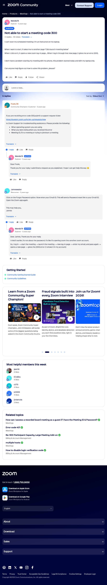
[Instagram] (26, 567)
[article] (54, 127)
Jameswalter (16, 189)
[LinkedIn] (9, 567)
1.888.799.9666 (21, 482)
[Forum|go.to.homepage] (23, 5)
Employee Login (90, 574)
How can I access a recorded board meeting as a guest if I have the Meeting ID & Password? (51, 420)
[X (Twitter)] (15, 567)
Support (8, 551)
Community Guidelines (16, 278)
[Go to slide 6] (61, 352)
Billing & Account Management (18, 438)
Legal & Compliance (59, 574)
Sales (7, 541)
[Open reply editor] (53, 88)
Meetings (24, 14)
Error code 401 (13, 427)
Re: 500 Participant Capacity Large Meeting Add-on (32, 435)
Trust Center (22, 574)
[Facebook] (32, 567)
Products (13, 14)
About (7, 521)
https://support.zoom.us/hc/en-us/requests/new (26, 119)
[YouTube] (21, 567)
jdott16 (16, 369)
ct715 (16, 384)
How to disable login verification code (24, 450)
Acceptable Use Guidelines (39, 574)
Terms (4, 574)
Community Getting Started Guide (21, 275)
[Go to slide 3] (50, 352)
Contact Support (84, 5)
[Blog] (4, 567)
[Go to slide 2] (45, 352)
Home (4, 14)
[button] (3, 5)
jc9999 (17, 392)
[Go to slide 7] (64, 352)
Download (9, 531)
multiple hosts (13, 442)
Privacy (12, 574)
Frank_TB (14, 104)
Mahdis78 (15, 21)
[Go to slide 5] (58, 352)
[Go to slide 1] (42, 352)
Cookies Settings (75, 574)
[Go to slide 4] (55, 352)
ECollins (17, 377)
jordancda (18, 400)
